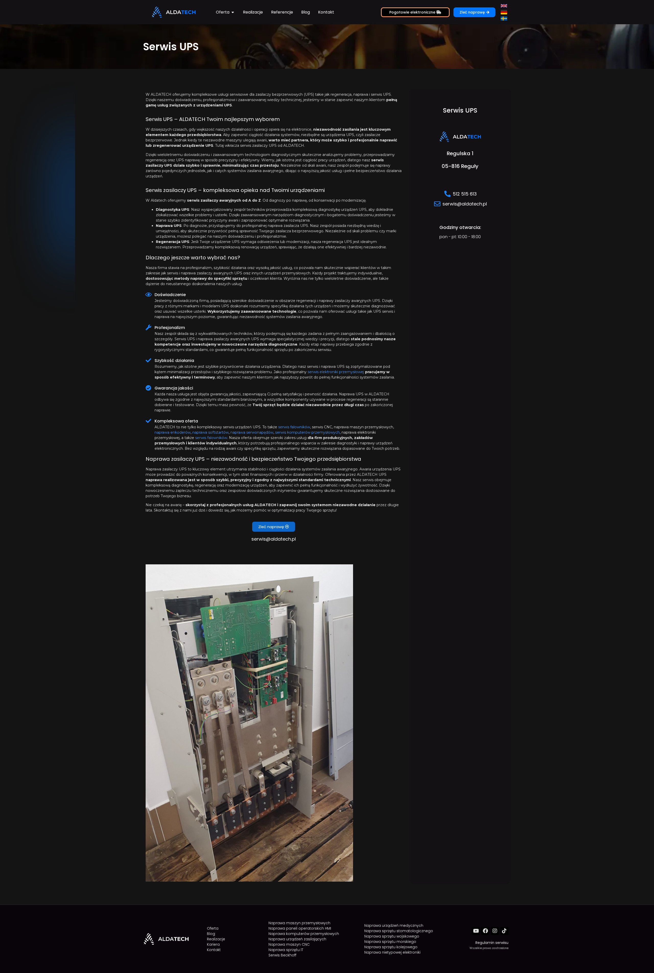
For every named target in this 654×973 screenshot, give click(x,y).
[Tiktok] (504, 931)
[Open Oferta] (233, 12)
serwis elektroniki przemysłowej (336, 372)
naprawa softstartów (210, 432)
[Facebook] (485, 931)
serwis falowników (294, 427)
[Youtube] (476, 931)
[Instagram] (495, 931)
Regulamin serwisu (491, 942)
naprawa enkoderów (173, 432)
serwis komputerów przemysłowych (307, 432)
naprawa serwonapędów (251, 432)
